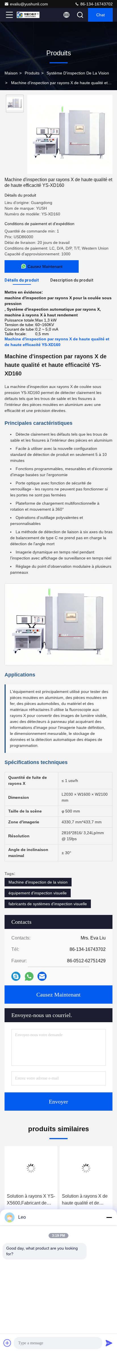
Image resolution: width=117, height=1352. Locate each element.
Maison (11, 73)
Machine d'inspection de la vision (38, 882)
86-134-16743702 (96, 4)
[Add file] (7, 1343)
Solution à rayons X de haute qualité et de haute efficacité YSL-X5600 (85, 1200)
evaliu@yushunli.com (29, 4)
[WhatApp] (29, 976)
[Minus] (109, 1217)
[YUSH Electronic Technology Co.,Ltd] (28, 15)
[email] (42, 976)
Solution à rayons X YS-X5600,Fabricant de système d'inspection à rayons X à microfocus (31, 1200)
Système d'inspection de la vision (78, 73)
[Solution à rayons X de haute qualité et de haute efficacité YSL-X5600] (86, 1168)
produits (32, 73)
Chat (100, 15)
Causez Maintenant (58, 994)
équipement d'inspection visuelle (38, 893)
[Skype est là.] (16, 976)
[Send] (109, 1343)
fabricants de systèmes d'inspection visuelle (48, 904)
